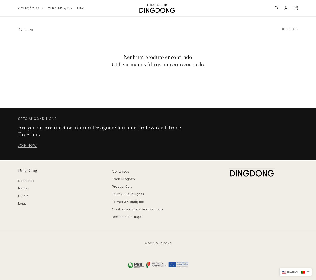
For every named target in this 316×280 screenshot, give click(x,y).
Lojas (22, 203)
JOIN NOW (27, 145)
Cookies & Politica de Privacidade (138, 209)
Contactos (120, 171)
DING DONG (164, 243)
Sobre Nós (26, 181)
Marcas (23, 188)
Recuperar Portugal (127, 217)
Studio (23, 196)
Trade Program (123, 179)
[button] (30, 8)
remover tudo (187, 64)
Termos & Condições (128, 202)
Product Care (122, 186)
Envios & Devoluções (128, 194)
